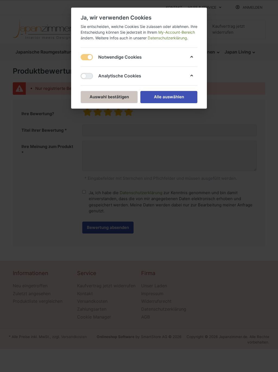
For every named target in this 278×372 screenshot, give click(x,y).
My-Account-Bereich (176, 32)
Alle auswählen (169, 96)
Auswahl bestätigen (109, 96)
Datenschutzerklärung (167, 38)
